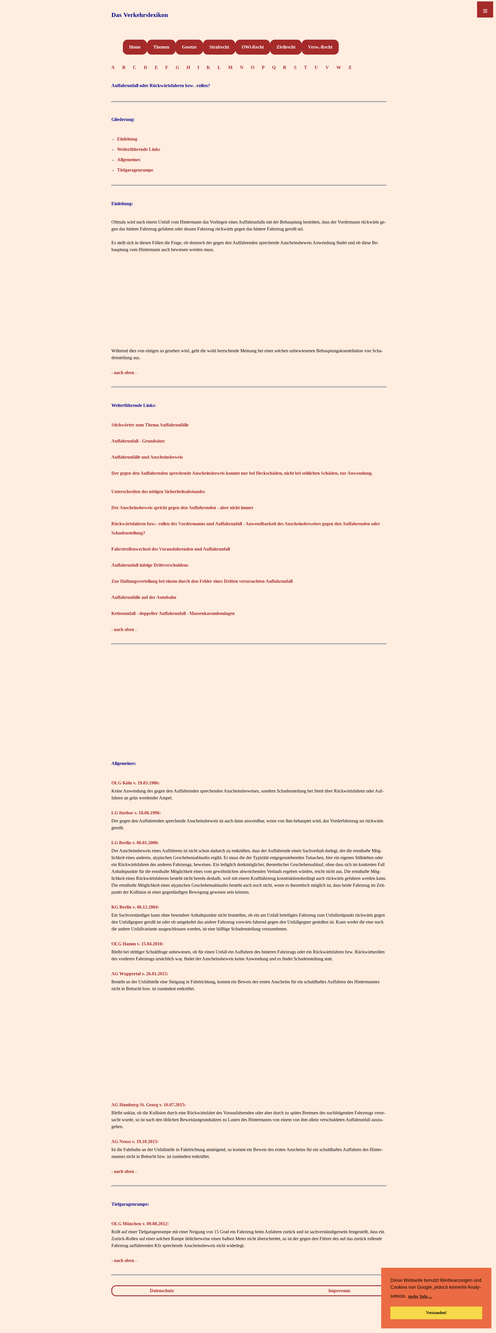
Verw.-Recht (320, 47)
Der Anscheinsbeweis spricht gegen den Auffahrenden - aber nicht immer (182, 507)
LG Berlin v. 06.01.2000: (135, 842)
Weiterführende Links (138, 149)
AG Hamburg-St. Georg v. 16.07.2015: (148, 1104)
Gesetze (189, 47)
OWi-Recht (253, 47)
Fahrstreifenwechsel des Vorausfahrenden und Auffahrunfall (170, 549)
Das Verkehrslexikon (139, 14)
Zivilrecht (285, 47)
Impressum (339, 1290)
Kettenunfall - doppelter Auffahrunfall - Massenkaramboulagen (173, 613)
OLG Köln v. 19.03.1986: (135, 782)
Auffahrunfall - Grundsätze (138, 440)
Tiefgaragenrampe (135, 170)
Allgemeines (128, 159)
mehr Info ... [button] (420, 1296)
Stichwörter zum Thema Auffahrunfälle (150, 424)
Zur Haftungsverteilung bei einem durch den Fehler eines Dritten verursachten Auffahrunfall (201, 581)
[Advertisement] (249, 307)
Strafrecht (219, 47)
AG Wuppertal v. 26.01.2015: (139, 973)
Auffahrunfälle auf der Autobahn (143, 597)
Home (135, 47)
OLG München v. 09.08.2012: (140, 1223)
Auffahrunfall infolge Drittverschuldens (149, 565)
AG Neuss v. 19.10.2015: (134, 1141)
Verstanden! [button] (436, 1312)
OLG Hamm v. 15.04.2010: (137, 943)
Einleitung (127, 138)
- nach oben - (124, 372)
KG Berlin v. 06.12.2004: (135, 907)
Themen (161, 47)
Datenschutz (162, 1290)
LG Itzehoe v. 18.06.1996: (136, 812)
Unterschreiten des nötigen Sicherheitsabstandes (158, 491)
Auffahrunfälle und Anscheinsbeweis (147, 457)
